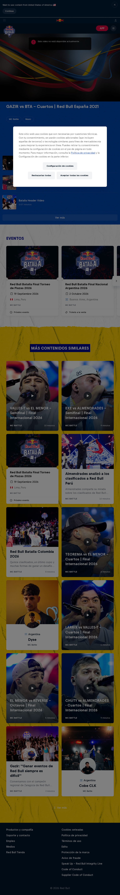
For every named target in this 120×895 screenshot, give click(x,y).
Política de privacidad (83, 152)
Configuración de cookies (60, 166)
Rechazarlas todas (41, 175)
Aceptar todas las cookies (74, 175)
